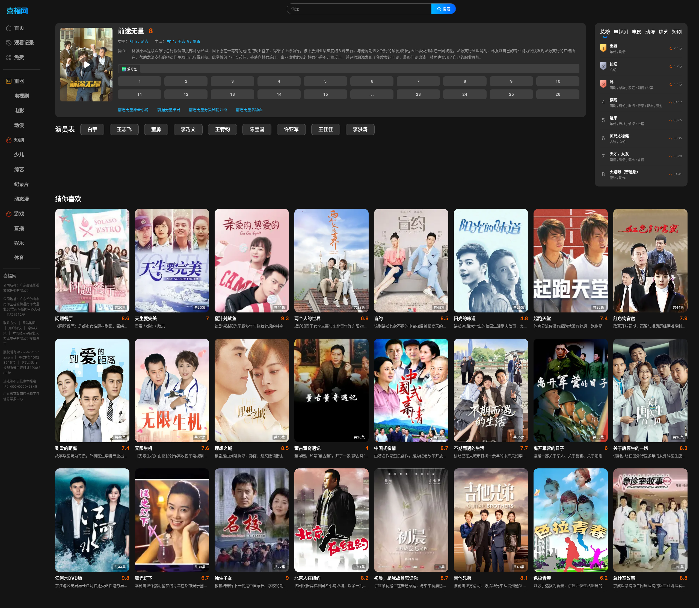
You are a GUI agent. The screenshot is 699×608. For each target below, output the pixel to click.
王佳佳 (325, 129)
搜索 (446, 9)
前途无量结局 (168, 109)
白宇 (170, 41)
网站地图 (28, 323)
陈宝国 (257, 129)
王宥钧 (222, 129)
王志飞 (183, 41)
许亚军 (291, 129)
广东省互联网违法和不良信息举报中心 (21, 396)
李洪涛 (360, 129)
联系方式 (9, 323)
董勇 (196, 41)
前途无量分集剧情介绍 (208, 109)
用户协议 (15, 328)
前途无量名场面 (249, 109)
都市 (133, 41)
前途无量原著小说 (133, 109)
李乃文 (188, 129)
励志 (144, 41)
